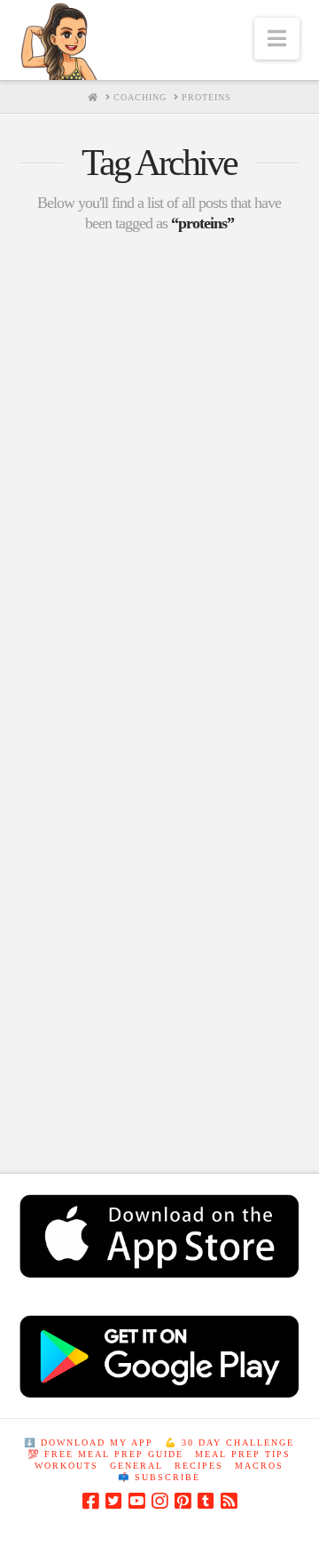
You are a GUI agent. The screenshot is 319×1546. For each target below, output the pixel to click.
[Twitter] (113, 1501)
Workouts (66, 1465)
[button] (277, 39)
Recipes (199, 1465)
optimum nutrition (170, 1035)
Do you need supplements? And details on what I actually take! (158, 707)
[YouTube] (136, 1501)
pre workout (62, 1067)
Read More (81, 979)
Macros (259, 1465)
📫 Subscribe (159, 1477)
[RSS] (229, 1501)
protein (229, 1067)
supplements (131, 1099)
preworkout (152, 1067)
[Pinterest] (183, 1501)
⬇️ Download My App (88, 1442)
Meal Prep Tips (243, 1454)
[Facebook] (90, 1501)
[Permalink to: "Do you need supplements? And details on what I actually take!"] (159, 457)
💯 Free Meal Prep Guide (105, 1454)
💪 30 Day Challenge (229, 1442)
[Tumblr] (206, 1501)
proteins (51, 1099)
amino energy (63, 1035)
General (136, 1465)
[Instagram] (159, 1501)
